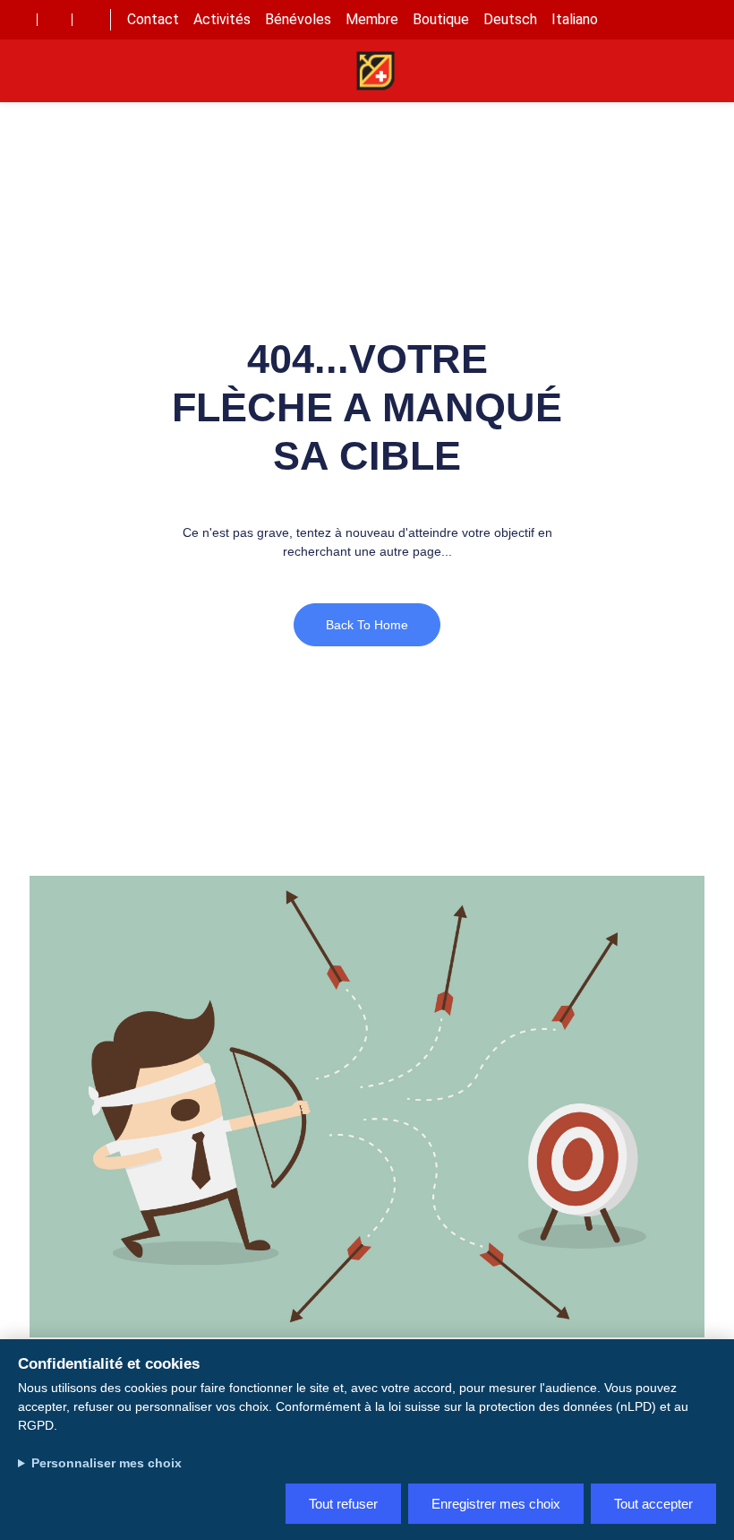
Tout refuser (343, 1503)
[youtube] (54, 19)
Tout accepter (653, 1503)
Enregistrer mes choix (495, 1503)
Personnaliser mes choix (106, 1463)
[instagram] (89, 19)
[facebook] (19, 19)
